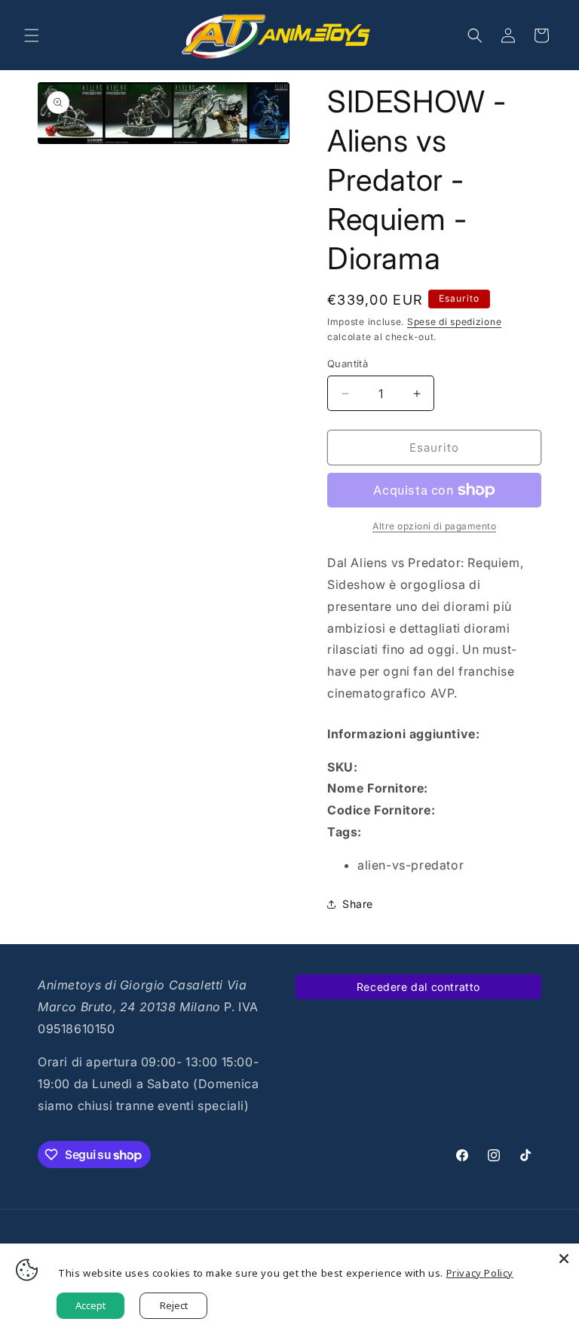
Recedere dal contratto (418, 986)
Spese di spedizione (454, 321)
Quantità (347, 363)
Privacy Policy (479, 1273)
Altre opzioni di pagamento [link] (434, 526)
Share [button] (357, 903)
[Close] (563, 1258)
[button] (31, 35)
